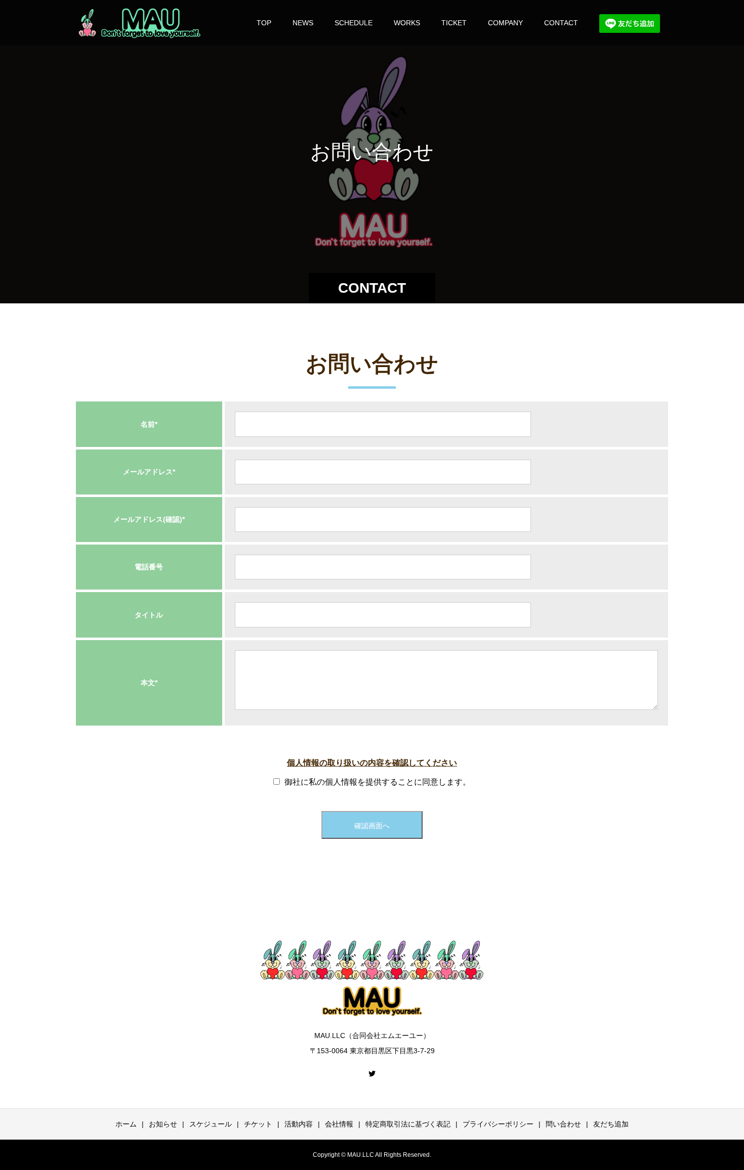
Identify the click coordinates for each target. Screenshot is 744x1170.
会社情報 (339, 1124)
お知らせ (163, 1124)
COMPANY (505, 23)
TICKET (454, 23)
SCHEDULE (354, 23)
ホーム (126, 1124)
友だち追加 (611, 1124)
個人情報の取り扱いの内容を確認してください (372, 762)
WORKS (407, 23)
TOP (264, 23)
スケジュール (210, 1124)
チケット (258, 1124)
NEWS (303, 23)
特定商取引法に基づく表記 (407, 1124)
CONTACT (561, 23)
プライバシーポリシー (498, 1124)
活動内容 (298, 1124)
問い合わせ (563, 1124)
